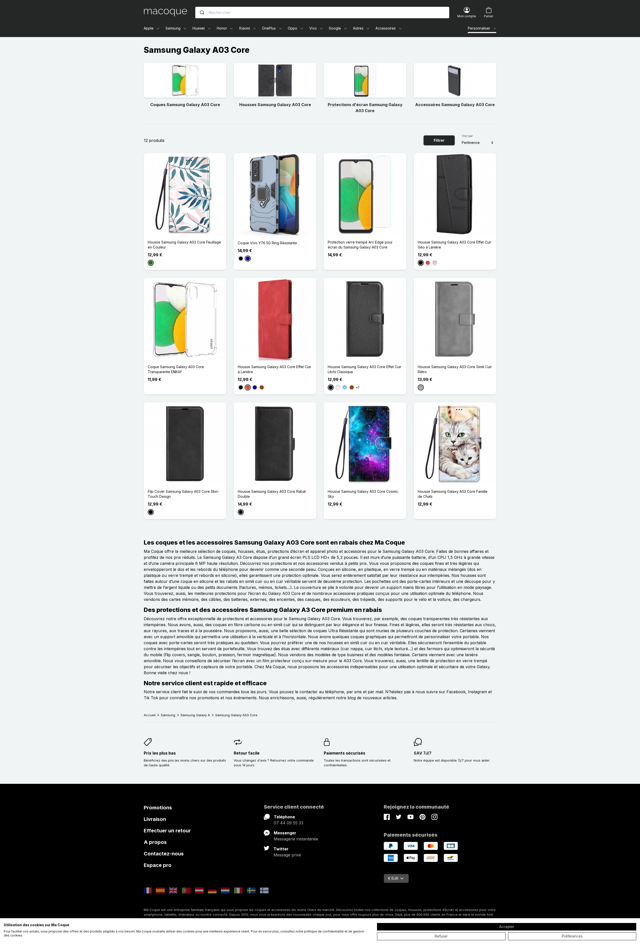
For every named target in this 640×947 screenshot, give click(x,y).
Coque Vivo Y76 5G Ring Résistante (267, 243)
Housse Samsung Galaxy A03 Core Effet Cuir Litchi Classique (364, 369)
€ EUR (393, 878)
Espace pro (158, 865)
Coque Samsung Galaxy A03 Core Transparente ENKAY (176, 369)
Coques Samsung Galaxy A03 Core (185, 104)
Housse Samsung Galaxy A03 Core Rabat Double (272, 494)
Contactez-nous (164, 854)
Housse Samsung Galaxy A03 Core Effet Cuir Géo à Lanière (454, 244)
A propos (155, 842)
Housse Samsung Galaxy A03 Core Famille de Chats (453, 494)
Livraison (155, 819)
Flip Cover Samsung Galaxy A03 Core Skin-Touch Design (183, 494)
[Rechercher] (202, 12)
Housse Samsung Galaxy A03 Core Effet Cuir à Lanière (274, 369)
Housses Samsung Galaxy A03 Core (275, 104)
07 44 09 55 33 (288, 822)
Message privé (287, 854)
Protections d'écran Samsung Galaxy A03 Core (365, 107)
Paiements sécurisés (344, 753)
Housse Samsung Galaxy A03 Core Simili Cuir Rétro (455, 369)
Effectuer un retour (167, 831)
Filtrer (439, 140)
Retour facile (247, 753)
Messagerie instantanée (296, 838)
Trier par (467, 136)
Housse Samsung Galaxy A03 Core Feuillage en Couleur (184, 244)
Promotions (158, 808)
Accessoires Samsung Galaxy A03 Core (455, 104)
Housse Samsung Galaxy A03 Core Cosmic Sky (363, 494)
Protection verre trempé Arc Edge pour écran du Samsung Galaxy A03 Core (360, 244)
